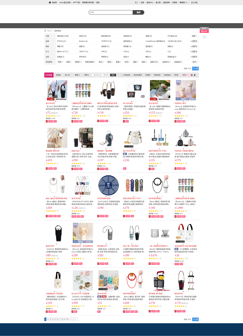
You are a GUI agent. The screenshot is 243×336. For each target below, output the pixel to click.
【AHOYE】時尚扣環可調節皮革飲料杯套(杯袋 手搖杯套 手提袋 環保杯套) (186, 299)
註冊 (142, 2)
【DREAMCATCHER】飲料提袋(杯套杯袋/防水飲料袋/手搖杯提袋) (82, 204)
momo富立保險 (64, 2)
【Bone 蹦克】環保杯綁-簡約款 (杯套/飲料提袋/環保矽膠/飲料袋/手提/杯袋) (159, 204)
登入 (136, 2)
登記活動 (194, 2)
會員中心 (150, 2)
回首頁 (54, 2)
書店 (98, 2)
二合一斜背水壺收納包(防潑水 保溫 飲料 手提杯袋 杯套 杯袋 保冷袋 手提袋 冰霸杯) (57, 156)
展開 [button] (193, 36)
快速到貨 (157, 75)
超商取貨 (167, 75)
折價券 (174, 2)
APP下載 (76, 2)
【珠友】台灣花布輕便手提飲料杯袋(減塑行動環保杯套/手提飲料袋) (134, 204)
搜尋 (138, 12)
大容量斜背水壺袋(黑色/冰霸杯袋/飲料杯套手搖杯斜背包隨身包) (134, 156)
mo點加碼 (126, 75)
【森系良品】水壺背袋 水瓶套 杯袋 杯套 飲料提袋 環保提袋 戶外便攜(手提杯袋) (108, 251)
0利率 (176, 75)
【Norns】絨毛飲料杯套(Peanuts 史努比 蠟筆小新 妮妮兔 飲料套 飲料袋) (82, 251)
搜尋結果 (57, 31)
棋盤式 (192, 75)
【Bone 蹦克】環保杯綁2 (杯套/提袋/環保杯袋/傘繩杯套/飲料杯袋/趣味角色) (56, 204)
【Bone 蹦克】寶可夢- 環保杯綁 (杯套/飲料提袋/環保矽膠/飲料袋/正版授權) (134, 299)
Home (49, 31)
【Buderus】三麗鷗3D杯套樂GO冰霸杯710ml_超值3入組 (186, 204)
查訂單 (158, 2)
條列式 (195, 75)
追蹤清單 (166, 2)
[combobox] (110, 12)
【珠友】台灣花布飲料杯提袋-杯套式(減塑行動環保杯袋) (159, 156)
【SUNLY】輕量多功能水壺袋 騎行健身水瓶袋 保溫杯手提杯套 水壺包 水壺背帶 (186, 156)
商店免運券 (138, 75)
